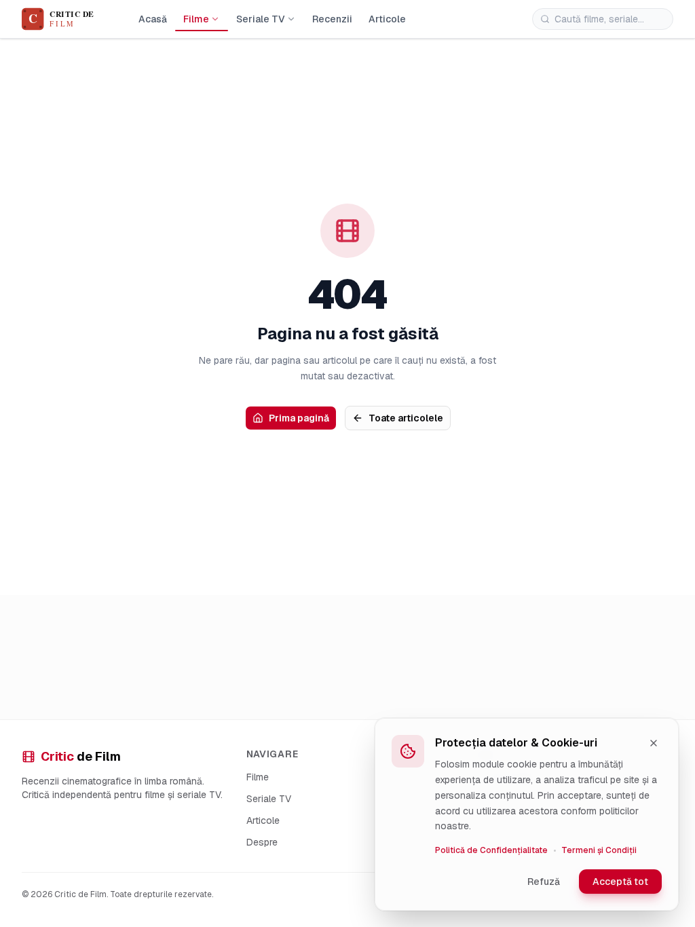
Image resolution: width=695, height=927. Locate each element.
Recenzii (332, 19)
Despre (262, 842)
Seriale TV (260, 19)
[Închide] (653, 743)
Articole (387, 19)
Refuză (543, 881)
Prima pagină (299, 418)
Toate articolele (406, 418)
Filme (196, 19)
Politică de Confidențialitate (491, 850)
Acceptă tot (620, 881)
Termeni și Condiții (599, 850)
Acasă (152, 19)
